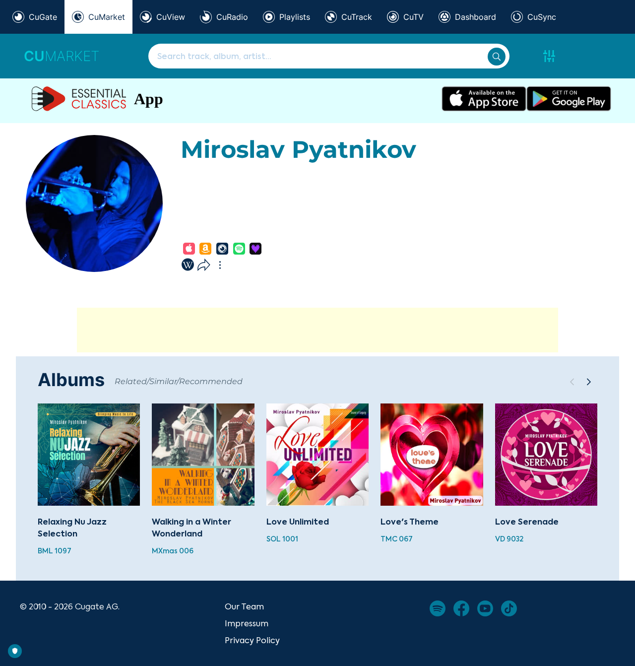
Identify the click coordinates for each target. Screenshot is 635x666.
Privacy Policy (252, 640)
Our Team (244, 606)
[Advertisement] (317, 330)
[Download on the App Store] (484, 98)
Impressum (246, 623)
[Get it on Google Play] (568, 98)
